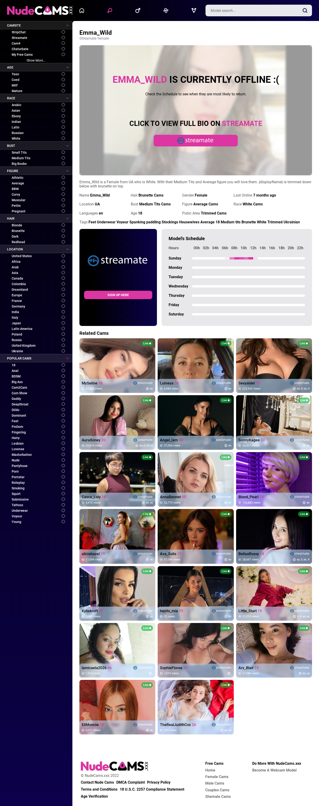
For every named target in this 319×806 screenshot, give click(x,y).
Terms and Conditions (99, 789)
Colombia (19, 284)
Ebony (16, 116)
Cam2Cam (19, 387)
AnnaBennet (173, 497)
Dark (15, 236)
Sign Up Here (118, 295)
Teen (15, 74)
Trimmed (275, 222)
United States (22, 256)
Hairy (16, 438)
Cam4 (16, 43)
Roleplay (18, 482)
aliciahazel (93, 554)
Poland (17, 334)
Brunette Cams (150, 195)
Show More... (36, 60)
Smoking (18, 488)
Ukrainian (292, 222)
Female (110, 10)
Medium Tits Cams (155, 204)
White (16, 138)
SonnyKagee (251, 440)
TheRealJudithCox (178, 725)
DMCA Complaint (130, 782)
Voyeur (17, 516)
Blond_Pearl (251, 497)
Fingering (19, 432)
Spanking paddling (145, 222)
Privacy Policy (158, 782)
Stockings (170, 222)
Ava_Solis (170, 554)
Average (18, 183)
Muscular (18, 200)
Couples (166, 10)
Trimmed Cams (214, 213)
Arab (15, 267)
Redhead (18, 242)
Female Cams (216, 777)
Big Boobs (19, 164)
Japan (16, 323)
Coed (15, 80)
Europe (17, 295)
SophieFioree (174, 668)
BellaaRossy (251, 554)
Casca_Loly (94, 497)
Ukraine (17, 351)
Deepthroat (20, 404)
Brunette (18, 231)
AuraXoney (94, 440)
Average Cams (205, 204)
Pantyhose (20, 466)
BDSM (16, 376)
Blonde (17, 225)
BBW (15, 189)
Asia (15, 273)
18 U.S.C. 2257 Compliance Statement (152, 789)
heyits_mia (171, 611)
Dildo (15, 410)
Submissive (20, 499)
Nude (16, 460)
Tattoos (17, 505)
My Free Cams (22, 54)
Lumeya (169, 383)
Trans (194, 10)
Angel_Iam (171, 440)
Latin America (22, 329)
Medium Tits (21, 158)
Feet (15, 421)
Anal (15, 371)
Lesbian (18, 443)
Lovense (18, 449)
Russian (18, 133)
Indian (16, 122)
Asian (16, 110)
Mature (17, 91)
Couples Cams (217, 790)
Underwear (20, 510)
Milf (15, 85)
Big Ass (17, 382)
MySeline (92, 383)
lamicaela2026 (97, 668)
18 (13, 365)
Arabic (16, 105)
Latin (15, 127)
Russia (17, 340)
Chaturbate (20, 49)
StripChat (19, 32)
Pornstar (18, 477)
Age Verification (94, 796)
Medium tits (231, 222)
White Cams (253, 204)
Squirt (16, 494)
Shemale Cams (218, 797)
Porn (15, 471)
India (15, 312)
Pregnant (18, 211)
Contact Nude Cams (97, 782)
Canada (17, 278)
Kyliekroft (92, 611)
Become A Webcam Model (274, 770)
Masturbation (22, 455)
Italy (15, 317)
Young (16, 522)
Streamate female (94, 38)
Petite (16, 206)
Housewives (189, 222)
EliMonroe (93, 725)
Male (138, 10)
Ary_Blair (248, 668)
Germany (18, 306)
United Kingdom (23, 345)
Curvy (16, 194)
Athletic (17, 178)
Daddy (16, 399)
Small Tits (19, 152)
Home (82, 10)
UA (97, 204)
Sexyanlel (249, 383)
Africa (16, 261)
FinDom (17, 427)
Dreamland (20, 289)
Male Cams (214, 783)
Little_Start (250, 611)
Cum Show (19, 393)
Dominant (19, 415)
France (17, 301)
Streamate (19, 38)
